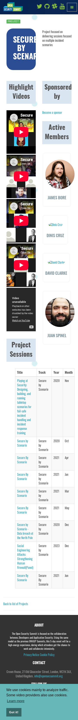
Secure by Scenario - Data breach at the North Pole (25, 531)
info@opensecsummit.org (48, 676)
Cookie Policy (47, 654)
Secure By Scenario (22, 459)
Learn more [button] (15, 701)
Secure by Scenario (22, 443)
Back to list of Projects (15, 603)
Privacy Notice (31, 654)
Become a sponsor (52, 112)
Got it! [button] (13, 712)
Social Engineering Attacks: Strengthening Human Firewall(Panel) (25, 556)
